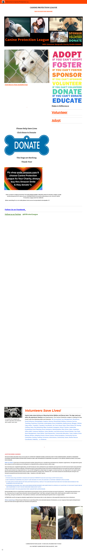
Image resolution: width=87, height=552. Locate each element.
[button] (2, 550)
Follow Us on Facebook (15, 210)
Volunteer (59, 112)
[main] (43, 7)
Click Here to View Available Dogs (16, 85)
